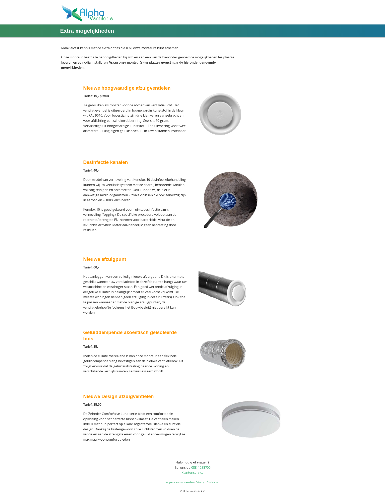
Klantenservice (192, 472)
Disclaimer (213, 482)
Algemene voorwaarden (180, 482)
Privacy (200, 482)
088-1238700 (201, 467)
